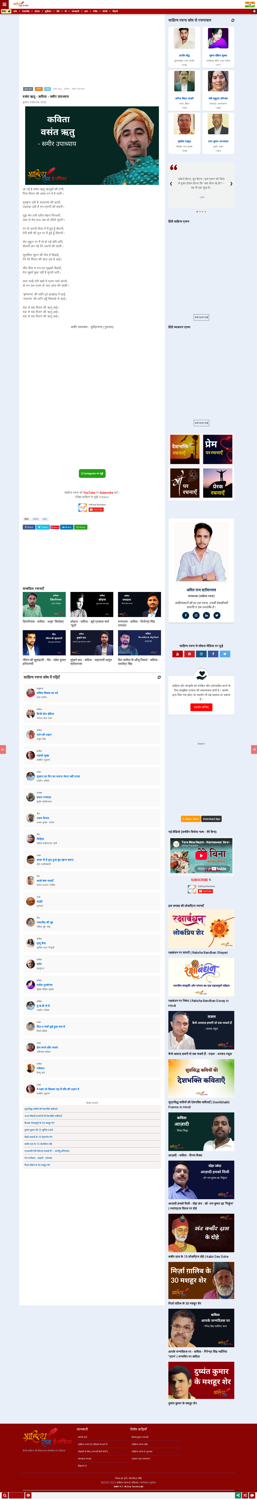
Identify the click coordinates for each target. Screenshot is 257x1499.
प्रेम (15, 11)
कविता (38, 89)
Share (30, 527)
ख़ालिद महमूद (184, 141)
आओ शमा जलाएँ (45, 880)
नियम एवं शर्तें (121, 1478)
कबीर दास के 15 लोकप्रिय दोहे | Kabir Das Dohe (198, 1256)
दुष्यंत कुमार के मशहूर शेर (182, 1403)
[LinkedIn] (206, 615)
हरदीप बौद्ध (184, 55)
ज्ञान (86, 11)
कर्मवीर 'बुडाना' (43, 759)
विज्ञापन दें (82, 1465)
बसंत (47, 89)
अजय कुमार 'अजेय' (46, 822)
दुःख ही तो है (43, 1005)
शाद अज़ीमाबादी (44, 864)
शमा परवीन (42, 697)
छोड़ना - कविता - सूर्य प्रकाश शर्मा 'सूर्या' (89, 623)
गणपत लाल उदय (44, 718)
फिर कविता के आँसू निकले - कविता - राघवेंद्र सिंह (138, 662)
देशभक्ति (25, 11)
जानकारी (75, 11)
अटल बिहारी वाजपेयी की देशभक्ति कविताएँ (43, 1116)
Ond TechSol (133, 1487)
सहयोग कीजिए (201, 707)
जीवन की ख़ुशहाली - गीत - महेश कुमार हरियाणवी (44, 662)
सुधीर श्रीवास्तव (44, 801)
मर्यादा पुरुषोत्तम (45, 984)
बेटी (58, 11)
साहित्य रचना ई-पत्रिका (127, 1482)
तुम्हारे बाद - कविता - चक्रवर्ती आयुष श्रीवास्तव (91, 662)
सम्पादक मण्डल (85, 1458)
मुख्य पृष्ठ (28, 89)
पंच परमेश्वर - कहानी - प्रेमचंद (38, 1158)
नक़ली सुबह (43, 755)
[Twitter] (216, 615)
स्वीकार (41, 1068)
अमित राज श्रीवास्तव (201, 590)
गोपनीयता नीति (135, 1478)
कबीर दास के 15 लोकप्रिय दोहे (38, 1144)
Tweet (44, 527)
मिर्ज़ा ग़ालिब (42, 1031)
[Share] (238, 1495)
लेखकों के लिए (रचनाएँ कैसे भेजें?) (93, 1451)
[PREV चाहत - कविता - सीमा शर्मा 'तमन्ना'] (3, 749)
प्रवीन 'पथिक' (43, 780)
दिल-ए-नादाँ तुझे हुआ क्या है (51, 1026)
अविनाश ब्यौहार (44, 1051)
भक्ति (95, 11)
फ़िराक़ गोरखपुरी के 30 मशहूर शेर (39, 1123)
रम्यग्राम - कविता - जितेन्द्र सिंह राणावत (136, 623)
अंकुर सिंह (41, 739)
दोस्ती (105, 11)
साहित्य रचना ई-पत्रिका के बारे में (93, 1444)
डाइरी (40, 901)
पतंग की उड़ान (44, 734)
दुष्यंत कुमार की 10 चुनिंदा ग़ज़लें (38, 1130)
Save (56, 527)
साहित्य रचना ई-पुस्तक (142, 1451)
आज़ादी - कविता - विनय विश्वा (185, 1155)
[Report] (28, 1495)
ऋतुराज (40, 968)
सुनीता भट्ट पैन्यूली (45, 947)
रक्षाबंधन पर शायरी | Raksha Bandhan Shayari (198, 952)
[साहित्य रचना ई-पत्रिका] (21, 4)
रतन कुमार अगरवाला (218, 141)
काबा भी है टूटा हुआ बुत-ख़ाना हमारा (55, 859)
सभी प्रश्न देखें (201, 317)
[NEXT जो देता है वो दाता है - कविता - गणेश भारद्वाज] (254, 749)
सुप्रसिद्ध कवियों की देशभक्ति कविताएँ (41, 1109)
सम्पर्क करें (82, 1437)
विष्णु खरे (41, 1072)
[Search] (5, 1495)
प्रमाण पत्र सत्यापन (141, 1458)
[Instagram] (196, 615)
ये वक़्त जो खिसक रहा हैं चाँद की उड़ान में (58, 1089)
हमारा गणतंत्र (44, 797)
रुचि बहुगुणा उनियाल (218, 98)
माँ (66, 11)
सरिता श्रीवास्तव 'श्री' (47, 843)
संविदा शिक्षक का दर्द (47, 692)
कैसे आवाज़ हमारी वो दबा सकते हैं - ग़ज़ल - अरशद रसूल (200, 1054)
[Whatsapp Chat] (252, 1495)
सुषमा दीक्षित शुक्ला (45, 989)
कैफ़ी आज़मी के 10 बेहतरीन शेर (38, 1137)
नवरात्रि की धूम (45, 922)
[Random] (245, 1495)
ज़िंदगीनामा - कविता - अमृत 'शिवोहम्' (43, 621)
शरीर (39, 964)
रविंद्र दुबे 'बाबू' (44, 926)
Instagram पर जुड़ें (93, 473)
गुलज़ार (40, 905)
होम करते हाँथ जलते (47, 1047)
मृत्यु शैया (41, 943)
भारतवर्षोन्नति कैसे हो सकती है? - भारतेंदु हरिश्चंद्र (46, 1151)
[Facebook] (185, 615)
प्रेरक (37, 11)
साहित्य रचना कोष (140, 1444)
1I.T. (122, 1487)
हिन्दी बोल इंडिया (45, 713)
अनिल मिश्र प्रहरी (184, 98)
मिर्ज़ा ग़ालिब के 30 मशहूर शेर (37, 1165)
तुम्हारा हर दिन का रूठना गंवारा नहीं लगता (58, 776)
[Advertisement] (92, 39)
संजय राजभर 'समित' (46, 885)
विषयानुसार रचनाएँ (140, 1437)
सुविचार (48, 11)
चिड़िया (40, 838)
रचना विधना (43, 818)
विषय (5, 11)
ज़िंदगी (115, 11)
